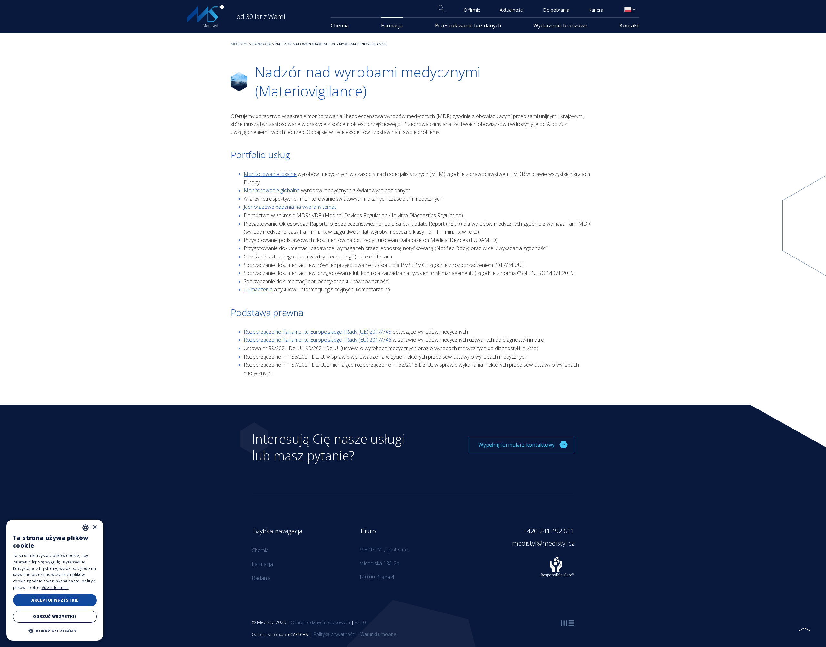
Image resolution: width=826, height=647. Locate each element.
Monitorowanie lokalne (270, 173)
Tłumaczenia (258, 289)
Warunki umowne (377, 634)
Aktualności (512, 10)
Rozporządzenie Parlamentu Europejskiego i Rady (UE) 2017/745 (317, 331)
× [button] (94, 527)
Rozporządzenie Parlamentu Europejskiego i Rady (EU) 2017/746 (317, 339)
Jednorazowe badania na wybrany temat (290, 206)
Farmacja (392, 25)
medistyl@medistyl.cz (543, 543)
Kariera (596, 10)
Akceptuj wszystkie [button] (54, 600)
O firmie (472, 10)
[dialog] (54, 580)
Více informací (55, 587)
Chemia (340, 25)
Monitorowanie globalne (272, 190)
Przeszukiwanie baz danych (468, 25)
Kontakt (629, 25)
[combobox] (85, 527)
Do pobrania (556, 10)
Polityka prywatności (334, 634)
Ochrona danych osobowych (320, 622)
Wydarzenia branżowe (560, 25)
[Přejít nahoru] (804, 629)
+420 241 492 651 (548, 531)
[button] (55, 630)
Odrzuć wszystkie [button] (54, 616)
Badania (261, 577)
